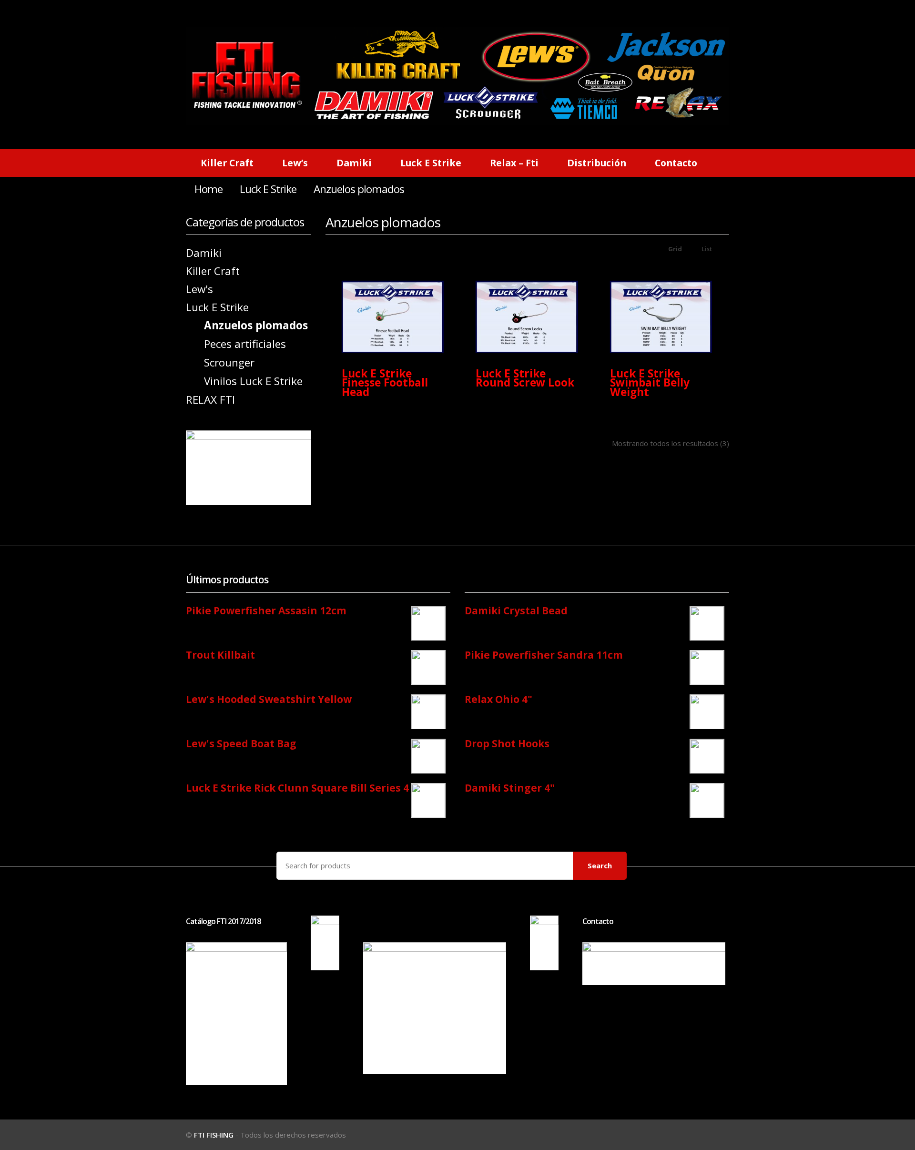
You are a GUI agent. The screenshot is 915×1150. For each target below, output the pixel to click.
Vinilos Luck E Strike (253, 381)
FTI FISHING (214, 1135)
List (706, 248)
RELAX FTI (210, 399)
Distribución (596, 162)
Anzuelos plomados (256, 325)
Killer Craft (227, 162)
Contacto (676, 162)
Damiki (354, 162)
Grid (674, 248)
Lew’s (295, 162)
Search (600, 865)
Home (208, 189)
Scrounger (229, 362)
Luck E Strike (430, 162)
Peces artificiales (245, 343)
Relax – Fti (514, 162)
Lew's (199, 289)
